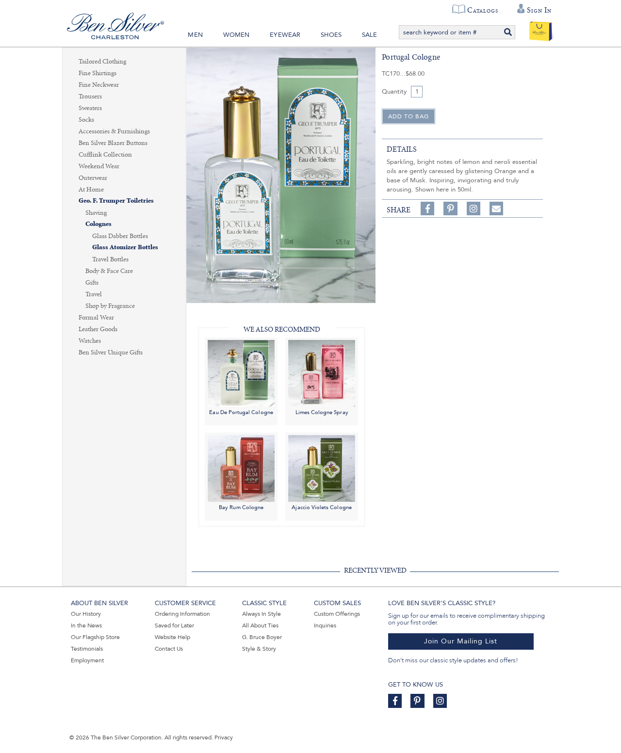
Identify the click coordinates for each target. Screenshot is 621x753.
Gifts (91, 282)
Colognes (98, 224)
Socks (86, 119)
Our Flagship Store (95, 637)
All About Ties (260, 625)
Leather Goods (98, 329)
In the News (86, 625)
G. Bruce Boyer (262, 637)
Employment (87, 660)
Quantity (394, 91)
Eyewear (285, 35)
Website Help (172, 637)
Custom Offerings (337, 614)
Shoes (331, 35)
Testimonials (87, 649)
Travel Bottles (110, 259)
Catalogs (482, 10)
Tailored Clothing (102, 61)
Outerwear (93, 178)
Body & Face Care (109, 271)
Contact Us (169, 649)
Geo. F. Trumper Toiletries (116, 201)
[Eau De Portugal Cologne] (241, 372)
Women (236, 35)
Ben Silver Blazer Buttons (113, 143)
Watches (90, 340)
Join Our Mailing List (460, 641)
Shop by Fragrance (110, 306)
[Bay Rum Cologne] (241, 468)
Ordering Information (182, 614)
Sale (369, 35)
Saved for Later (174, 625)
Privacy (223, 737)
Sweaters (90, 108)
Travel (93, 294)
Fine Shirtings (97, 73)
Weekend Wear (99, 166)
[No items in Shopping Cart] (540, 29)
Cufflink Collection (105, 154)
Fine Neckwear (99, 84)
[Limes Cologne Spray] (321, 372)
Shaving (96, 212)
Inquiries (325, 625)
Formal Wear (96, 317)
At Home (91, 189)
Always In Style (261, 614)
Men (195, 35)
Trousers (90, 96)
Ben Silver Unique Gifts (111, 352)
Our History (86, 614)
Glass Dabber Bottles (120, 236)
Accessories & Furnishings (114, 131)
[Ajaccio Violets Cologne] (321, 468)
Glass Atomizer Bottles (125, 247)
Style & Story (259, 649)
